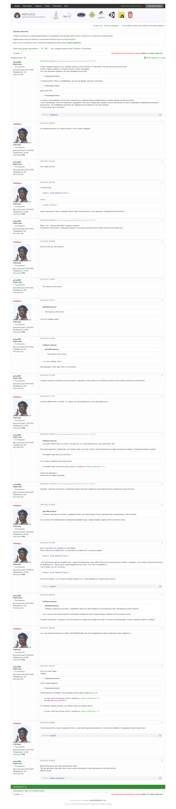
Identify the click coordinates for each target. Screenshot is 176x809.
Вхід (66, 6)
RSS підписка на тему (156, 58)
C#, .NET (44, 49)
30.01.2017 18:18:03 (47, 628)
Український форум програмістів (25, 49)
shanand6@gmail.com (97, 800)
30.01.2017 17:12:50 (47, 338)
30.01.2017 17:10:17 (47, 300)
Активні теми (98, 26)
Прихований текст (51, 76)
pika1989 (17, 62)
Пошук (47, 6)
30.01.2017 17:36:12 (47, 434)
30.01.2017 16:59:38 (47, 241)
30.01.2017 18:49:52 (47, 760)
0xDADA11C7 (54, 114)
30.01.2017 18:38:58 (47, 723)
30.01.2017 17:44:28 (47, 505)
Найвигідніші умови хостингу (131, 6)
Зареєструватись (74, 43)
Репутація (16, 74)
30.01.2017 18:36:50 (47, 666)
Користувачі (27, 6)
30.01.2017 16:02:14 (47, 61)
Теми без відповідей (111, 26)
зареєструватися (156, 53)
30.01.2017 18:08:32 (47, 595)
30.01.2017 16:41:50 (47, 161)
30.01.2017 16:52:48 (47, 220)
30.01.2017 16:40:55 (47, 123)
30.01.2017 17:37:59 (47, 484)
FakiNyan (17, 124)
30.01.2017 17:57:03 (47, 543)
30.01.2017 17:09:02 (47, 279)
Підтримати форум (154, 6)
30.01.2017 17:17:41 (47, 396)
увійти (143, 53)
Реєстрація (57, 6)
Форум (17, 6)
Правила (38, 6)
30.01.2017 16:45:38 (47, 182)
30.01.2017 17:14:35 (47, 375)
